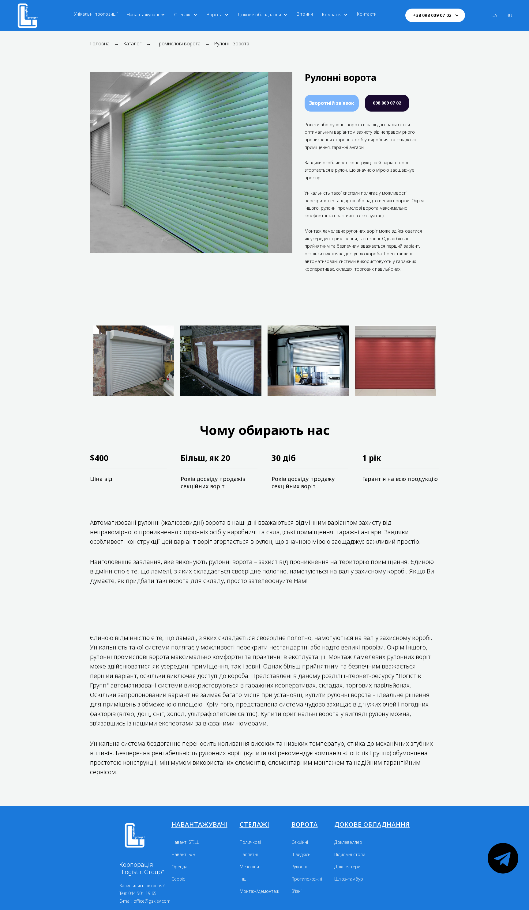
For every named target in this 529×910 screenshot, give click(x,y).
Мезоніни (249, 866)
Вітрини (305, 14)
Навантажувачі (143, 14)
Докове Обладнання (372, 824)
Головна (100, 43)
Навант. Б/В (183, 854)
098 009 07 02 (387, 103)
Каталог (132, 43)
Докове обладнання (259, 14)
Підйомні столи (349, 854)
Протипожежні (306, 879)
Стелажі (182, 14)
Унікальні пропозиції (96, 14)
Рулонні (299, 866)
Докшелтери (347, 866)
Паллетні (249, 854)
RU (509, 15)
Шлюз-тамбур (348, 879)
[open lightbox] (133, 357)
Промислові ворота (178, 43)
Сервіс (178, 879)
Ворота (215, 14)
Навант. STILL (185, 842)
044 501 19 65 (142, 893)
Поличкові (250, 842)
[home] (29, 15)
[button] (146, 15)
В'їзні (296, 891)
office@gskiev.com (152, 901)
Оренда (179, 866)
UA (494, 15)
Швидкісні (301, 854)
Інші (243, 879)
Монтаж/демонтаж (259, 891)
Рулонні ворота (231, 43)
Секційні (299, 842)
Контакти (367, 14)
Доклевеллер (348, 842)
